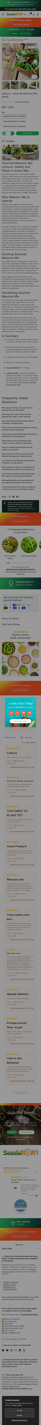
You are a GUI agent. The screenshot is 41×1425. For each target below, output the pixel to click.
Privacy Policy (16, 1405)
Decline (19, 1415)
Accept (19, 1410)
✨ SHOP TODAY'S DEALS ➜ (20, 721)
